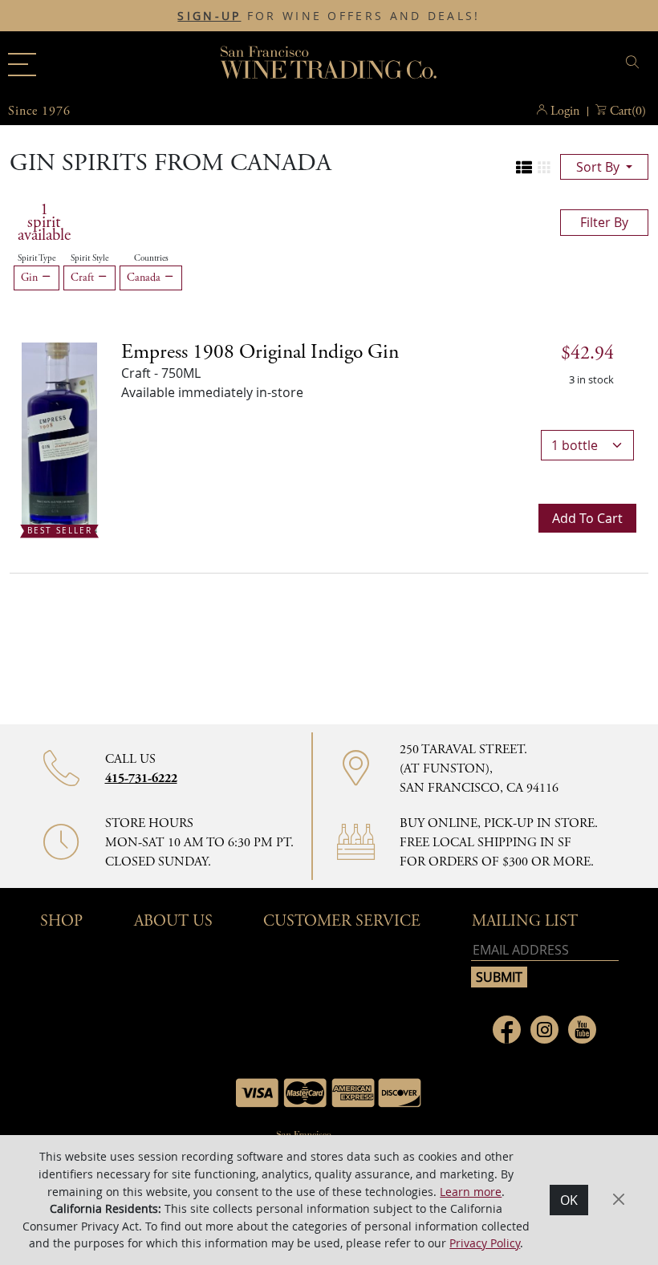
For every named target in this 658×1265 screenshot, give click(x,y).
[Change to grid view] (544, 168)
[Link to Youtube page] (582, 1030)
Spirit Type (36, 258)
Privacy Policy (484, 1243)
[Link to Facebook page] (507, 1030)
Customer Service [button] (341, 921)
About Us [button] (173, 921)
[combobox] (541, 64)
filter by (604, 222)
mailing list (525, 921)
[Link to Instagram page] (544, 1030)
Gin (31, 277)
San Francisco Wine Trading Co (329, 64)
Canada (145, 277)
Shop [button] (61, 921)
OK (569, 1200)
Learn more (471, 1191)
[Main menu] (22, 64)
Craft (84, 277)
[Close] (619, 1199)
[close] (634, 62)
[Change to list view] (524, 168)
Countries (151, 258)
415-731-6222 (141, 778)
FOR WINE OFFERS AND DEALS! (328, 16)
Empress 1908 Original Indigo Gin (260, 352)
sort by (599, 167)
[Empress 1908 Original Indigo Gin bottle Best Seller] (59, 436)
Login (564, 111)
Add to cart (587, 518)
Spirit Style (89, 258)
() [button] (628, 111)
